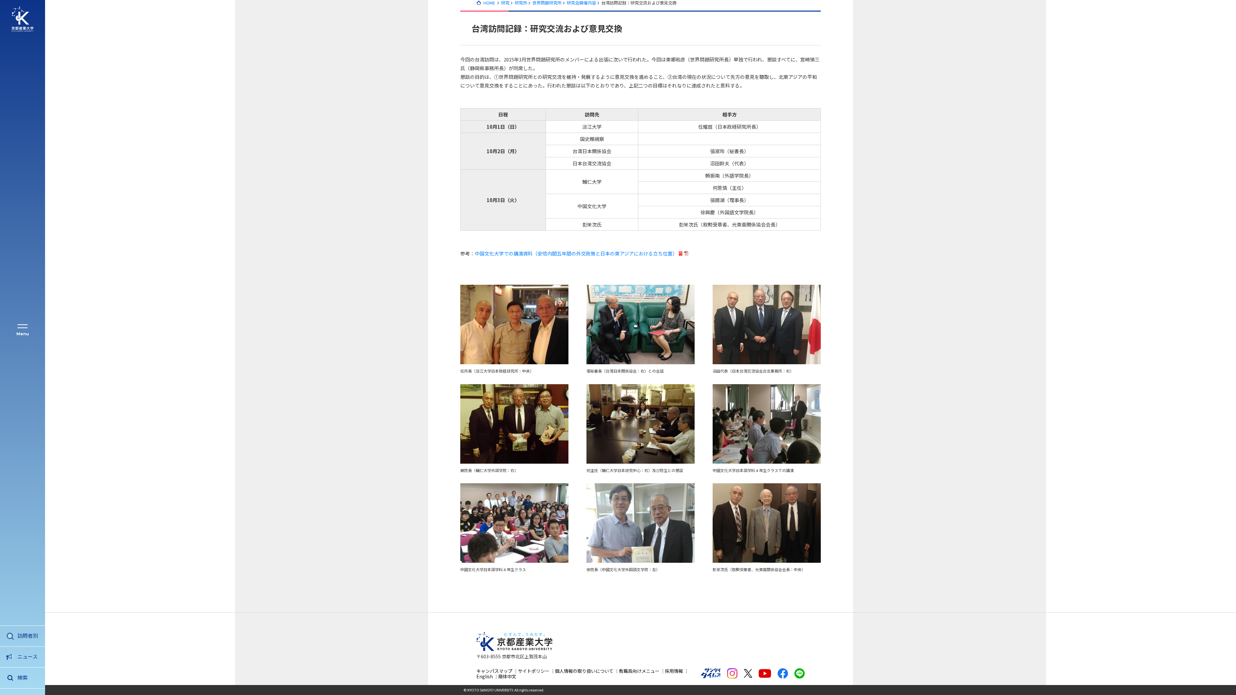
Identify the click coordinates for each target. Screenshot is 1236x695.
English (484, 676)
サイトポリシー (533, 671)
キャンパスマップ (494, 671)
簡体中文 (507, 676)
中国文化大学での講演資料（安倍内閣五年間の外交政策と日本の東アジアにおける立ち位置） (576, 253)
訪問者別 (27, 635)
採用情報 (674, 671)
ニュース (27, 656)
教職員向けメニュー (639, 671)
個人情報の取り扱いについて (584, 671)
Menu (22, 333)
